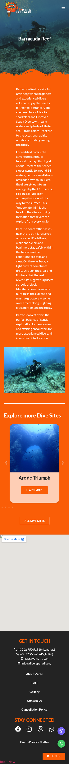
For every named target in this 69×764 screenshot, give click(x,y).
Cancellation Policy (34, 709)
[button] (6, 463)
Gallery (35, 691)
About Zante (34, 674)
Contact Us (34, 700)
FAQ (34, 683)
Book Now (7, 762)
